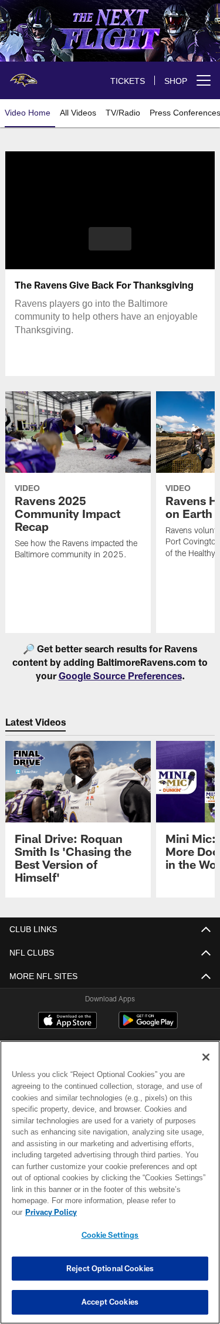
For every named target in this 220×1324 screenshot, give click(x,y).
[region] (110, 1188)
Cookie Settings (110, 1235)
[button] (110, 238)
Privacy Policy (141, 1212)
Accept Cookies (110, 1301)
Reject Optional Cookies (110, 1268)
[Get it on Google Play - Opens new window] (148, 1026)
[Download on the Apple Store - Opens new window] (67, 1022)
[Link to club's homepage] (23, 75)
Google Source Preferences (120, 675)
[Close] (206, 1069)
